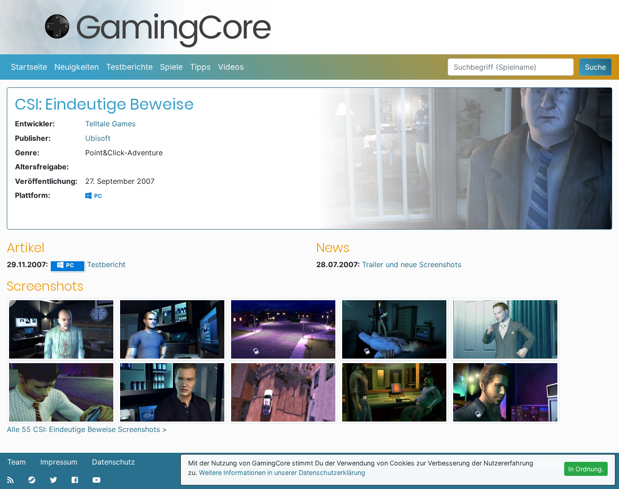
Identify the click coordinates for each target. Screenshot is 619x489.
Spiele (171, 67)
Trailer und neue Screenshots (411, 264)
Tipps (200, 67)
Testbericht (106, 264)
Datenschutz (113, 461)
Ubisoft (98, 138)
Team (16, 461)
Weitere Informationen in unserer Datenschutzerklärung (282, 472)
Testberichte (129, 67)
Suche (595, 67)
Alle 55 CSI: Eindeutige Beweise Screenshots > (87, 429)
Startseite (29, 67)
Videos (231, 67)
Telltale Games (110, 123)
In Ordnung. (586, 469)
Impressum (58, 461)
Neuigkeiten (76, 67)
